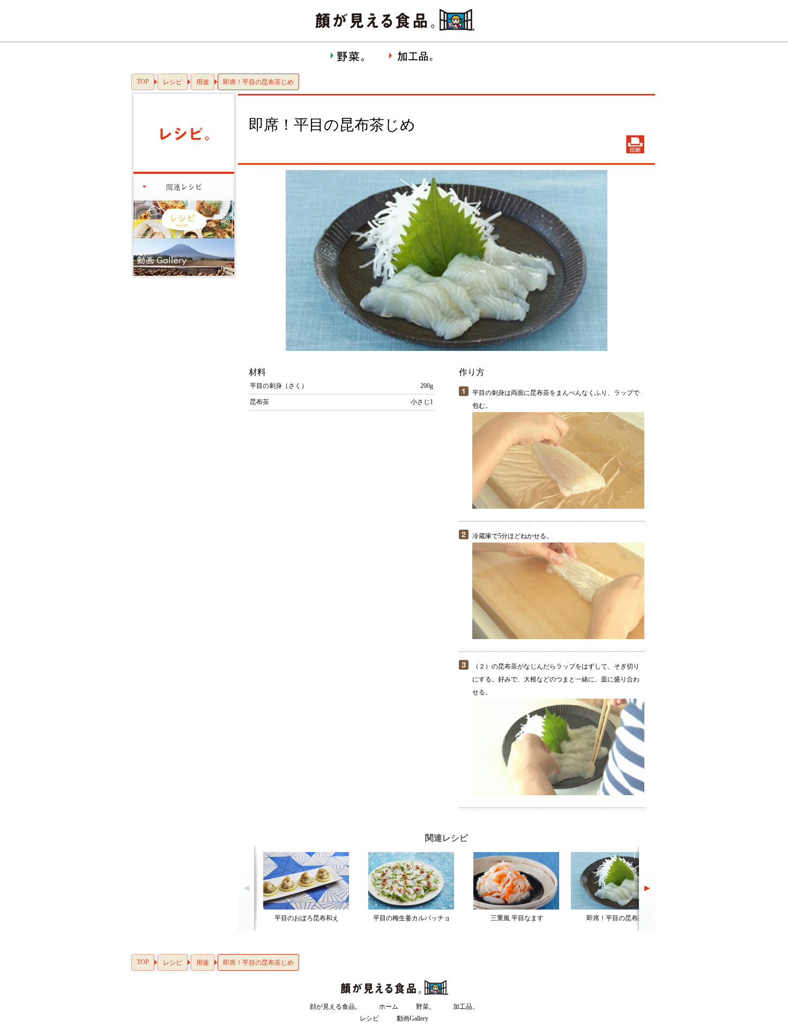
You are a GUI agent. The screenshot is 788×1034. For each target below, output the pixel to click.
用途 (202, 82)
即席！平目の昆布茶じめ (621, 918)
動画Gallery (412, 1018)
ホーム (388, 1006)
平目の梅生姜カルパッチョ (411, 918)
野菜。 (425, 1006)
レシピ (172, 82)
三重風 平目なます (517, 918)
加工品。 (466, 1006)
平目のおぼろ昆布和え (306, 918)
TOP (143, 81)
